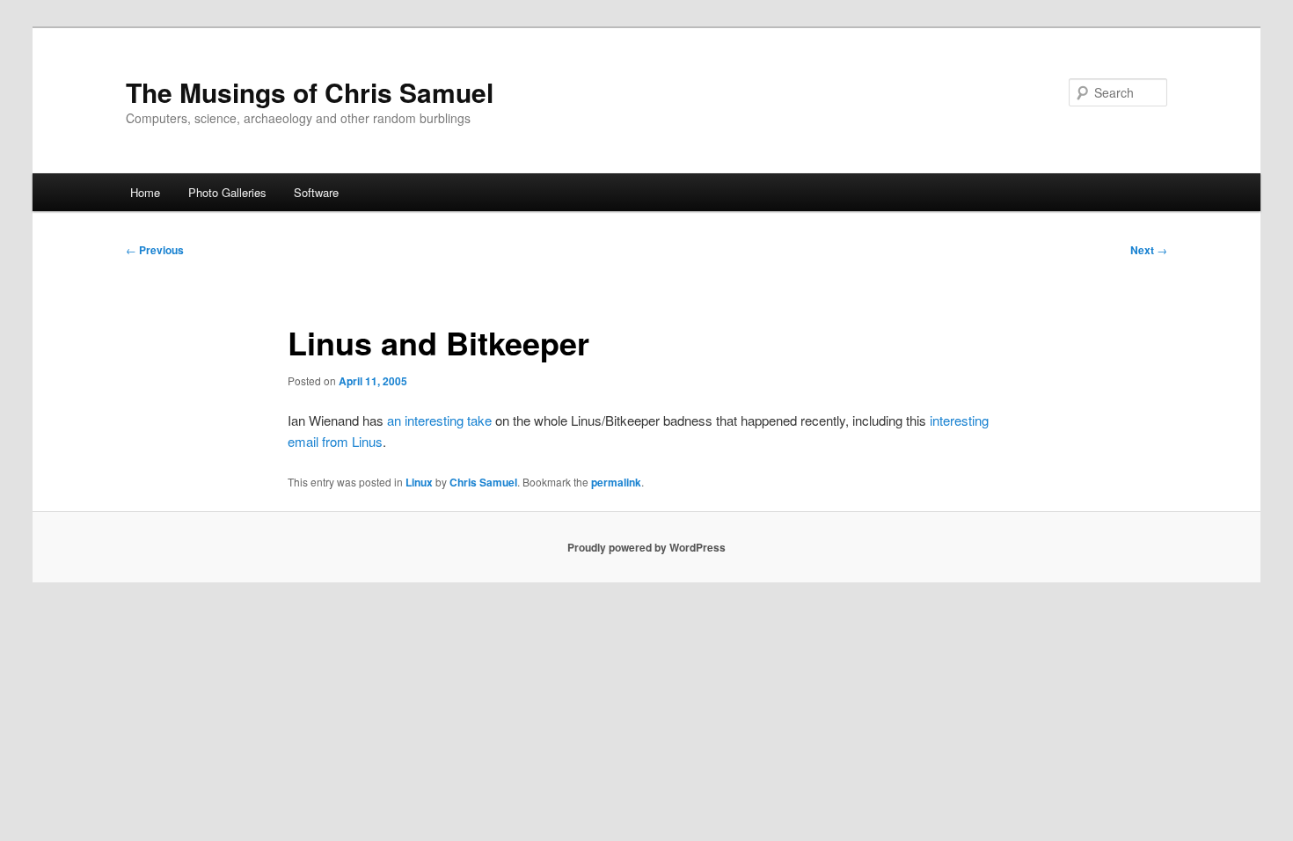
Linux (419, 482)
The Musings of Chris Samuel (309, 92)
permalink (616, 482)
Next (1148, 250)
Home (145, 192)
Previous (155, 250)
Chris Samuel (483, 482)
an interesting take (439, 420)
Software (316, 192)
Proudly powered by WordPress (646, 547)
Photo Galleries (227, 192)
